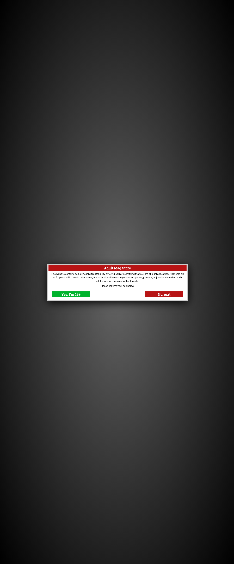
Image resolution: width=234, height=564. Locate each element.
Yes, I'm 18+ (71, 294)
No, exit (164, 294)
